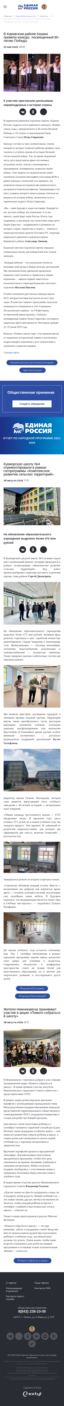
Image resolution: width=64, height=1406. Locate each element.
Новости (43, 16)
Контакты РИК (42, 1288)
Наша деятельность (26, 16)
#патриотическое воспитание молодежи (32, 362)
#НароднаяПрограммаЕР (32, 996)
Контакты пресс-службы (15, 1298)
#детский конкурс (32, 370)
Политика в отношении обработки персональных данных (32, 1374)
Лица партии (41, 1282)
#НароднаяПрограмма (32, 988)
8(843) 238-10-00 (32, 1311)
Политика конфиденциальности (32, 1370)
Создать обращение (32, 403)
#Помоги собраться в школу (33, 1260)
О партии (11, 1282)
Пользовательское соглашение (32, 1367)
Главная (8, 16)
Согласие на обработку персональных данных (32, 1378)
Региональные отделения (14, 1289)
